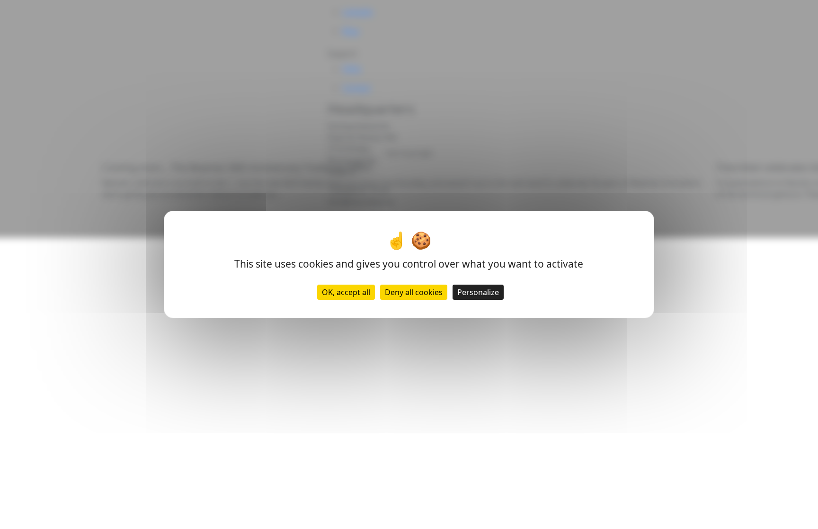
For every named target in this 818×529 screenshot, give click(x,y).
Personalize (478, 292)
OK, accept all (346, 292)
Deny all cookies (414, 292)
